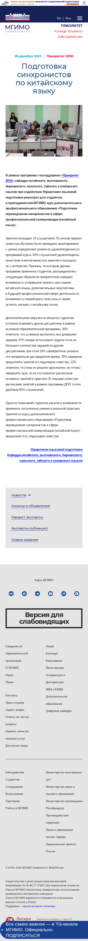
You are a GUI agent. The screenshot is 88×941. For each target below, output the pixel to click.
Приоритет (71, 26)
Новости (18, 495)
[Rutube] (63, 593)
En (59, 18)
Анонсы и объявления (30, 506)
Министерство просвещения (64, 801)
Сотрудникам (14, 786)
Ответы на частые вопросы (17, 720)
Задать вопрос (15, 709)
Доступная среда (17, 745)
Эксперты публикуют (29, 528)
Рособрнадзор (55, 808)
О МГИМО (12, 667)
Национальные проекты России (61, 848)
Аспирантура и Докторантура (55, 678)
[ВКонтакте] (11, 593)
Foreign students (68, 31)
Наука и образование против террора (59, 833)
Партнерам (13, 801)
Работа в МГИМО (17, 808)
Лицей (50, 646)
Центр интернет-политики (39, 906)
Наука (9, 675)
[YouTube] (50, 593)
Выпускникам (14, 793)
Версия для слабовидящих (44, 618)
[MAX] (24, 593)
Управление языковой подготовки (57, 449)
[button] (18, 495)
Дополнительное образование (56, 700)
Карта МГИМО (44, 580)
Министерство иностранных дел (64, 776)
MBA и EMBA (54, 689)
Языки (9, 682)
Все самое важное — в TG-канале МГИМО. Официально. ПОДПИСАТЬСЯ (42, 929)
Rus (68, 18)
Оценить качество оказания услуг (17, 735)
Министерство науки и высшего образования (60, 790)
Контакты (12, 695)
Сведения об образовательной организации (17, 653)
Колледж (52, 653)
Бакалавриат (54, 660)
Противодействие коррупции (57, 819)
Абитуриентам (70, 37)
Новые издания (24, 540)
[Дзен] (76, 593)
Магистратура (55, 667)
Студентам (13, 779)
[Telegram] (37, 593)
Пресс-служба (15, 702)
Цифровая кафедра (59, 711)
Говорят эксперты (27, 517)
